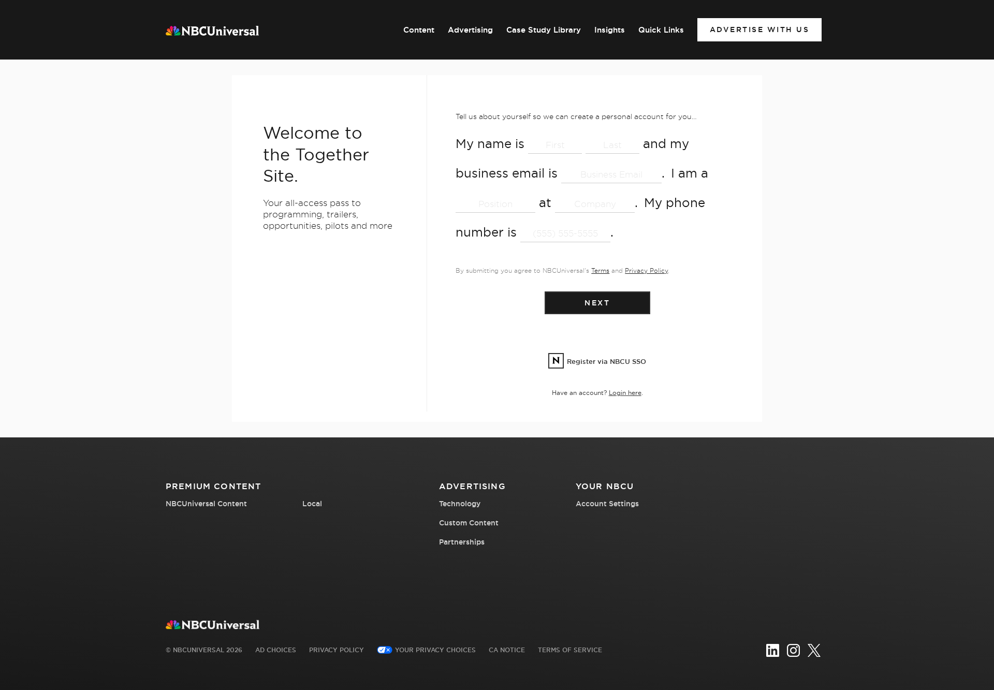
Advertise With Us (760, 29)
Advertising (470, 30)
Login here (625, 392)
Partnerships (462, 542)
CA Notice (507, 650)
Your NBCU (605, 486)
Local (312, 504)
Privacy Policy (646, 270)
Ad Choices (275, 650)
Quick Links (661, 30)
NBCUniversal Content (206, 504)
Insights (609, 30)
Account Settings (607, 504)
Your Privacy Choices (435, 650)
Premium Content (213, 486)
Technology (459, 504)
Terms (600, 270)
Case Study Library (543, 30)
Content (418, 30)
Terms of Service (570, 650)
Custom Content (469, 523)
